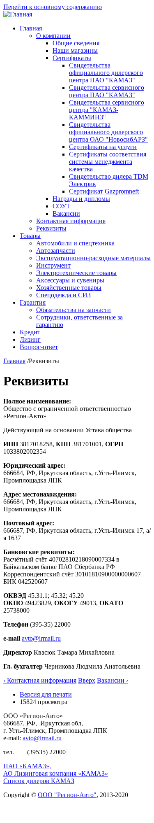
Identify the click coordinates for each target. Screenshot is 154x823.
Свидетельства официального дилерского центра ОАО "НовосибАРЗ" (108, 132)
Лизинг (30, 339)
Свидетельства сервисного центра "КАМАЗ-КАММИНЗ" (106, 110)
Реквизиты (51, 228)
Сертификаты (72, 57)
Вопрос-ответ (39, 346)
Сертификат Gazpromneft (104, 191)
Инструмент (53, 265)
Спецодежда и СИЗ (63, 294)
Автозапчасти (55, 250)
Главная (31, 28)
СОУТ (61, 206)
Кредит (30, 332)
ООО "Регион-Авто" (67, 794)
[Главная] (17, 14)
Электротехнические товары (76, 272)
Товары (30, 235)
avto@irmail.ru (41, 638)
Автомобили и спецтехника (75, 243)
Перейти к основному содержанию (52, 6)
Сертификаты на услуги (103, 146)
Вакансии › (112, 680)
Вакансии (66, 213)
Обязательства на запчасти (73, 309)
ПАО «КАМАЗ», (27, 765)
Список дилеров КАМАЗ (38, 780)
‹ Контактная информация (39, 680)
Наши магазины (75, 50)
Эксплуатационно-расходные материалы (93, 257)
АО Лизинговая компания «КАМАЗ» (55, 773)
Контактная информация (71, 220)
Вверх (86, 680)
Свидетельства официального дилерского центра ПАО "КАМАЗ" (106, 73)
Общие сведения (76, 43)
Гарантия (33, 302)
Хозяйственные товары (68, 287)
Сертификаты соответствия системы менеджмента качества (107, 162)
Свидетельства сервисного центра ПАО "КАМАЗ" (106, 91)
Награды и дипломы (81, 198)
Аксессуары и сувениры (70, 280)
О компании (53, 35)
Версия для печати (46, 694)
